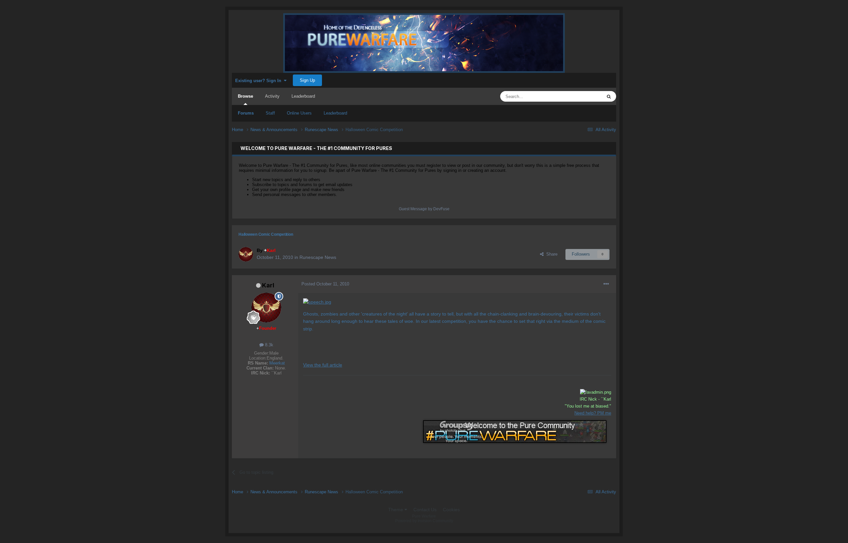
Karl (268, 285)
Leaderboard (335, 113)
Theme (396, 509)
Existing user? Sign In (259, 80)
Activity (272, 96)
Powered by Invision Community (424, 520)
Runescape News (317, 257)
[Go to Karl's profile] (245, 254)
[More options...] (606, 284)
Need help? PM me (592, 413)
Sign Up (307, 80)
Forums (246, 113)
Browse (245, 96)
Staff (270, 113)
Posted (325, 283)
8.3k (268, 344)
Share (550, 254)
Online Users (299, 113)
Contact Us (425, 509)
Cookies (451, 509)
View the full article (322, 365)
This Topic (583, 96)
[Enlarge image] (317, 301)
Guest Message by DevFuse (424, 209)
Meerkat (277, 363)
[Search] (609, 96)
